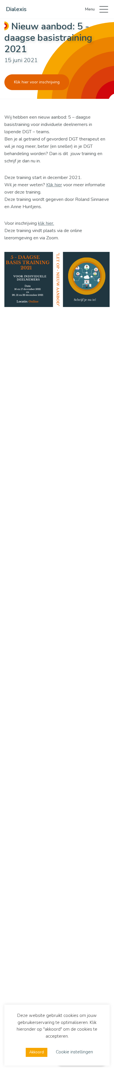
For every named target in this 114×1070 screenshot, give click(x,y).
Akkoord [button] (36, 1052)
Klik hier (54, 185)
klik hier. (46, 223)
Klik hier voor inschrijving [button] (37, 82)
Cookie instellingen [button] (74, 1052)
